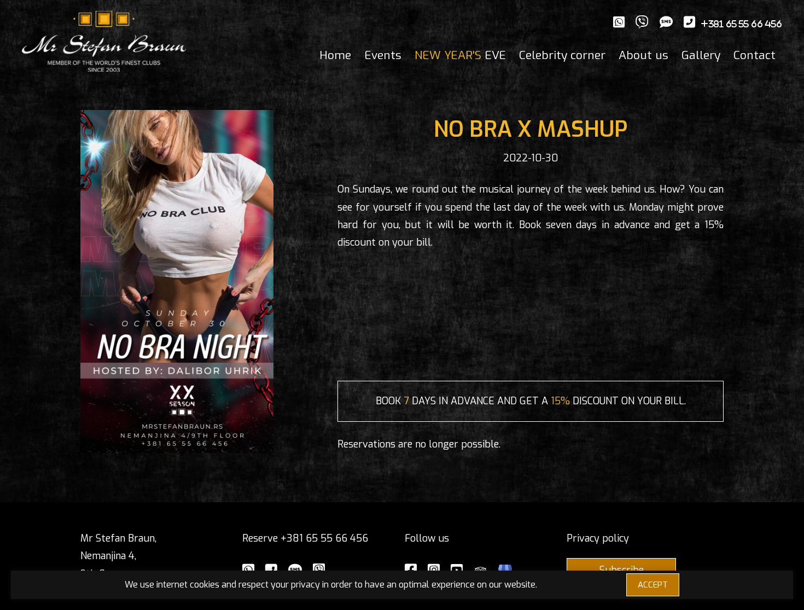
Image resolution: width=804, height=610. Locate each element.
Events (382, 55)
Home (335, 55)
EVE (460, 55)
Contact (754, 55)
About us (643, 55)
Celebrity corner (562, 55)
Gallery (700, 55)
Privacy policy (598, 538)
